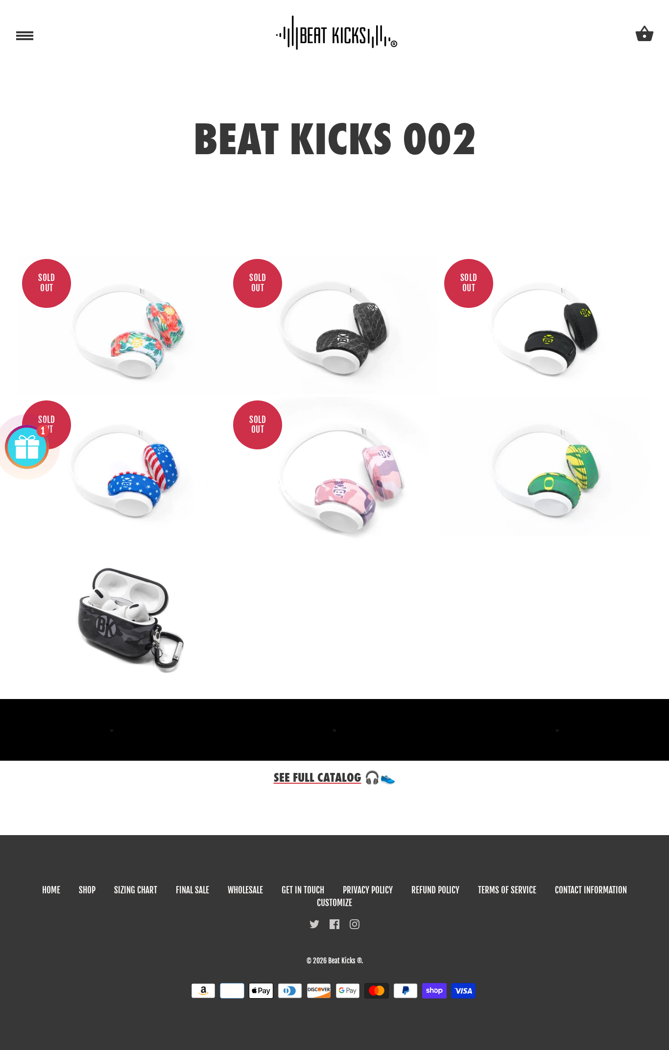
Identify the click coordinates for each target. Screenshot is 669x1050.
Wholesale (245, 890)
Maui (123, 322)
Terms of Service (507, 890)
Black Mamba (334, 322)
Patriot (123, 464)
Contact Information (591, 890)
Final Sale (192, 890)
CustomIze (334, 903)
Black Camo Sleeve (123, 618)
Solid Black (545, 322)
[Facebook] (334, 923)
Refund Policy (435, 890)
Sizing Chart (135, 890)
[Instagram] (354, 923)
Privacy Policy (368, 890)
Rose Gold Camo (334, 470)
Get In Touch (303, 890)
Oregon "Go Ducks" (545, 464)
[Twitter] (314, 923)
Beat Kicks (342, 961)
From (123, 337)
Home (51, 890)
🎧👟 (335, 778)
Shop (87, 890)
